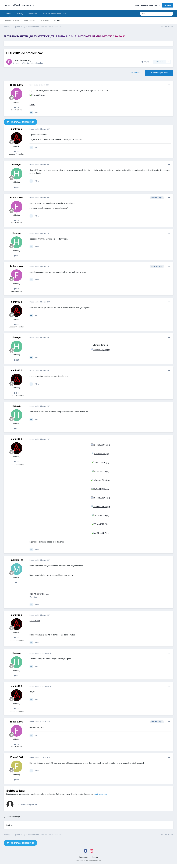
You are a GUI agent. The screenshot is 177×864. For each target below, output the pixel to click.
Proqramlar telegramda (21, 122)
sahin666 (16, 129)
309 (17, 780)
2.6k (17, 151)
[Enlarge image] (37, 95)
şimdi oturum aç (100, 794)
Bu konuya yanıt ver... (29, 804)
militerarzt (16, 560)
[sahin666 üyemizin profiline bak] (16, 138)
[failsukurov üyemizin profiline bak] (9, 62)
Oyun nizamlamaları (34, 63)
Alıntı (37, 112)
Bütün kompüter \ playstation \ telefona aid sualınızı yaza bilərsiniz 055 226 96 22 (65, 36)
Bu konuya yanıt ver (159, 73)
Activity (20, 14)
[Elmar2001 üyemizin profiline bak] (16, 766)
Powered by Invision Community (88, 860)
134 (17, 107)
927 (17, 187)
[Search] (170, 14)
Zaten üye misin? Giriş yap (147, 5)
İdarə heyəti (44, 20)
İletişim (95, 857)
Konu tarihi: (39, 85)
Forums (57, 20)
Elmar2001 (16, 757)
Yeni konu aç (134, 73)
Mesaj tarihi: (40, 129)
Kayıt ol (168, 5)
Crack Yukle (35, 621)
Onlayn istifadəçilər (12, 20)
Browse (9, 14)
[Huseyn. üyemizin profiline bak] (16, 173)
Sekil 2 (32, 105)
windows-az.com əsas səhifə (55, 14)
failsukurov (25, 60)
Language (83, 857)
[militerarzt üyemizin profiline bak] (16, 569)
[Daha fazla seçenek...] (168, 84)
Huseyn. (16, 164)
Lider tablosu (29, 20)
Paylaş (146, 62)
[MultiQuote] (31, 112)
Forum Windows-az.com (20, 5)
